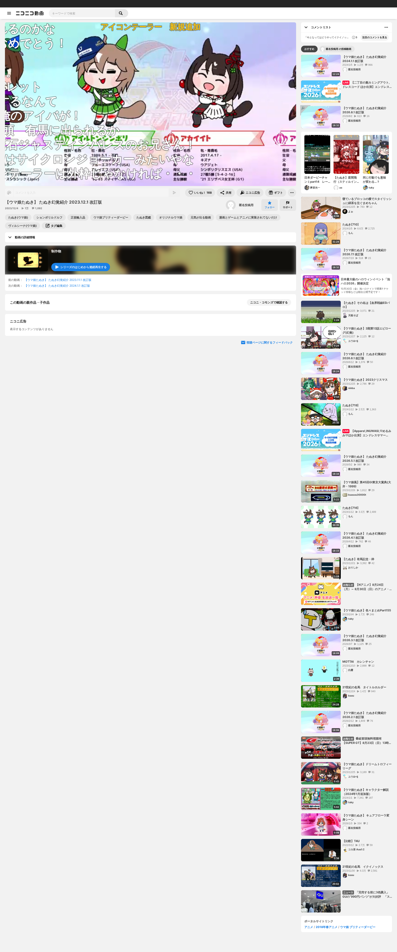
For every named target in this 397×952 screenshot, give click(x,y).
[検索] (121, 13)
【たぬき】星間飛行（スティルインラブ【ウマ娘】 (345, 180)
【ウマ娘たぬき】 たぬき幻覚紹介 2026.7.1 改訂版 (364, 252)
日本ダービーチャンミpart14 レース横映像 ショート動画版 (316, 180)
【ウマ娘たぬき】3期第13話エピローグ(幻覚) (366, 330)
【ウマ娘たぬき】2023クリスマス (365, 379)
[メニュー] (292, 192)
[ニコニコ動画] (30, 13)
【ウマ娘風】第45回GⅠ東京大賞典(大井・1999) (366, 484)
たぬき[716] (350, 507)
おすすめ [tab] (309, 48)
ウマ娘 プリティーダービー (357, 927)
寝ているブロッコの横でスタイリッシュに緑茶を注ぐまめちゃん (367, 201)
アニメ (308, 927)
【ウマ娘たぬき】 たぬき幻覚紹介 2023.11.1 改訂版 (57, 280)
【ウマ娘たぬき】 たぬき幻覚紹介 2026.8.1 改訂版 (364, 110)
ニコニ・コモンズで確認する (269, 302)
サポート (288, 207)
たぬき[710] (350, 224)
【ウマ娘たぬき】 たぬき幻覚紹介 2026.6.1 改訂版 (364, 356)
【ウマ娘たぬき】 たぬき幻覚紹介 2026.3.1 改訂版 (364, 638)
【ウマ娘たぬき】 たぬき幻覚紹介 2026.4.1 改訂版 (364, 535)
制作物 (56, 251)
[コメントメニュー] (386, 27)
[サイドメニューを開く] (9, 13)
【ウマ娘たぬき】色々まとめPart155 (366, 610)
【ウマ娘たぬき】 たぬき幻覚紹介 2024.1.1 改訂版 (57, 285)
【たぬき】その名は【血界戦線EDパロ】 (366, 305)
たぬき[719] (350, 405)
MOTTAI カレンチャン (358, 661)
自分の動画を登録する (33, 345)
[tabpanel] (346, 484)
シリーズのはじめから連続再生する (83, 267)
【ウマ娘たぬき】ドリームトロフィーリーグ (367, 766)
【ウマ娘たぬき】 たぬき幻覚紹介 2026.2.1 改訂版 (364, 715)
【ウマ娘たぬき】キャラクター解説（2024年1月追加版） (365, 792)
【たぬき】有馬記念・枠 (358, 559)
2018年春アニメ (326, 927)
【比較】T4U (351, 841)
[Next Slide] (288, 383)
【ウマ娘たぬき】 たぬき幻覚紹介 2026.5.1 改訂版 (364, 458)
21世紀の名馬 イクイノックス (362, 866)
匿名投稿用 (246, 205)
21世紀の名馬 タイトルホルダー (364, 687)
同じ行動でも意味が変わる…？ (374, 179)
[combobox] (82, 13)
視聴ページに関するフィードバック (269, 423)
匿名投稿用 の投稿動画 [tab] (338, 48)
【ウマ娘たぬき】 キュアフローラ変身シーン (365, 817)
